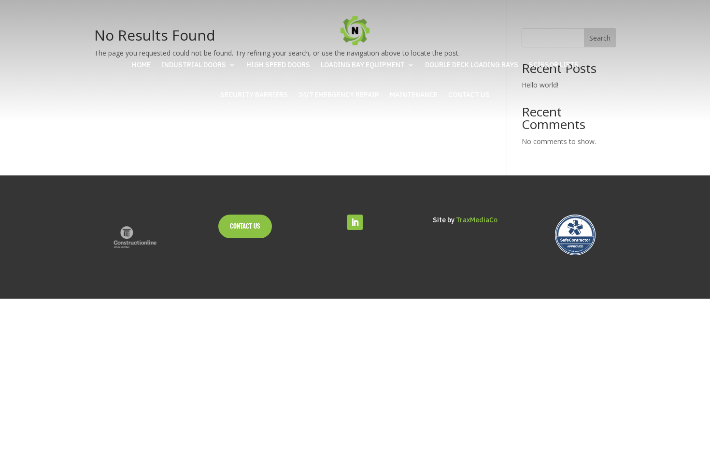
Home (141, 64)
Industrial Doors (193, 64)
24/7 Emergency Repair (338, 94)
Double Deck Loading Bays (471, 64)
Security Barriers (254, 94)
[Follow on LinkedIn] (355, 222)
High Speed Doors (278, 64)
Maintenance (414, 94)
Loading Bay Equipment (363, 64)
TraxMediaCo (476, 220)
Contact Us (469, 94)
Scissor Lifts (554, 64)
